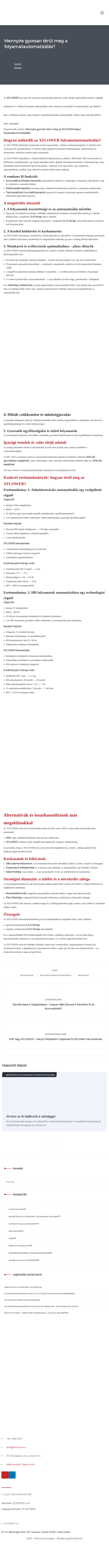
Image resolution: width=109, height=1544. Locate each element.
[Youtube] (5, 1475)
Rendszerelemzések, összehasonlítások (29, 1253)
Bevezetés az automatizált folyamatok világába (30, 1075)
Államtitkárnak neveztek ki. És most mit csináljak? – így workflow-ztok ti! (41, 1306)
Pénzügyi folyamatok (19, 1246)
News (11, 1238)
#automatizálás (26, 975)
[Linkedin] (12, 1475)
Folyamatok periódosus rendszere (22, 1300)
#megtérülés (83, 975)
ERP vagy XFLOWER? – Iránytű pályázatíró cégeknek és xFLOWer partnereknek (55, 1039)
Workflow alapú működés (22, 1260)
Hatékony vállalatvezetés (22, 1224)
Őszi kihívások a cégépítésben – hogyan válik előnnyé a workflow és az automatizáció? (53, 1006)
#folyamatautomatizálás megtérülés (55, 975)
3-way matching (16, 1209)
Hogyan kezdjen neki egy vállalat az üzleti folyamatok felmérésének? (39, 1293)
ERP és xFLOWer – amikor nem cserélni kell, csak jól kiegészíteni (36, 1313)
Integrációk (15, 1231)
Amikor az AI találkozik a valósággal (30, 1116)
